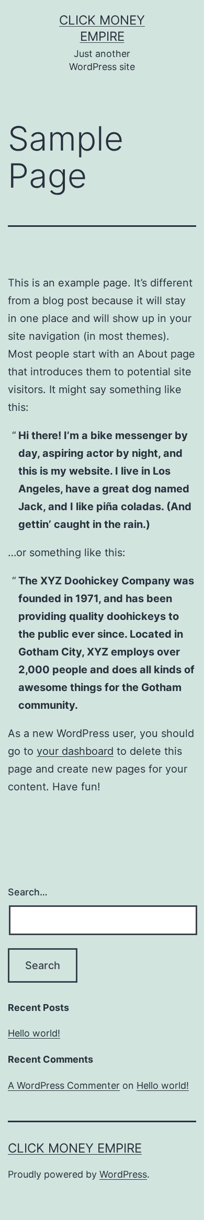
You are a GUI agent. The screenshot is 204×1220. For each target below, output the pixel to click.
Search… (28, 892)
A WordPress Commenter (64, 1085)
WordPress (123, 1174)
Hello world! (34, 1033)
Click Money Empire (75, 1148)
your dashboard (75, 751)
